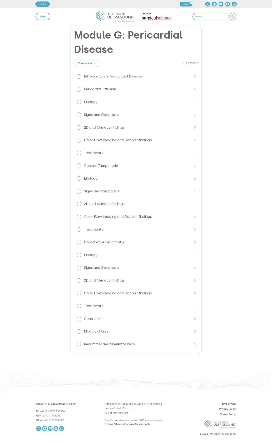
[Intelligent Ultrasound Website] (204, 424)
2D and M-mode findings (104, 127)
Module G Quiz (96, 331)
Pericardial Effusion (100, 89)
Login (43, 4)
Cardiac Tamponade (101, 166)
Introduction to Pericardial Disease (113, 76)
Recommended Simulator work (109, 344)
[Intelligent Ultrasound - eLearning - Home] (115, 16)
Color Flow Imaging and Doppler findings (118, 140)
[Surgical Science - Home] (156, 16)
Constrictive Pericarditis (104, 242)
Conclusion (93, 319)
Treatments (93, 153)
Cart (187, 4)
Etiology (90, 102)
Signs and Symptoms (101, 115)
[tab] (86, 63)
